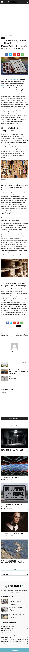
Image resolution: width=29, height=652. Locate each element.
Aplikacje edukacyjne (6, 632)
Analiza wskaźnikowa (6, 637)
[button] (27, 2)
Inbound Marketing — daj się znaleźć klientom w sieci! (17, 615)
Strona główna (4, 35)
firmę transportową (14, 79)
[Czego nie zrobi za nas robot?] (14, 522)
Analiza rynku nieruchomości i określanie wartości (13, 641)
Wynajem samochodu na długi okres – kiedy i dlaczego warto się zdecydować (18, 371)
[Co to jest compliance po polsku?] (14, 493)
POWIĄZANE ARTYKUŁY (6, 359)
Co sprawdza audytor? (10, 477)
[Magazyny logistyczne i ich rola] (4, 364)
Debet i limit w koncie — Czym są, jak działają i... (18, 608)
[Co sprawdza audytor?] (14, 465)
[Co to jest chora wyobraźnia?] (14, 438)
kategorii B (3, 85)
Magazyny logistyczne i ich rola (17, 363)
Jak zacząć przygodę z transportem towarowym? (21, 334)
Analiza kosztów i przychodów (8, 643)
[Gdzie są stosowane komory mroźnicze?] (4, 378)
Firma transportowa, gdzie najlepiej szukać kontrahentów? (7, 335)
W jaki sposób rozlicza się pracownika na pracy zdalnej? (13, 562)
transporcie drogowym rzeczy (8, 149)
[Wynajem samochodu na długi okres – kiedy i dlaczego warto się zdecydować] (4, 371)
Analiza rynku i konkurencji (7, 628)
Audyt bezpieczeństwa (6, 630)
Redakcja (5, 51)
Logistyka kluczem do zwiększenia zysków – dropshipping (15, 601)
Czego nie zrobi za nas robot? (13, 534)
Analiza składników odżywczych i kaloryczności (12, 635)
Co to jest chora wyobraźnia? (13, 450)
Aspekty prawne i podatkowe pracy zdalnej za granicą (13, 639)
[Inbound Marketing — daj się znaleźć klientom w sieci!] (4, 616)
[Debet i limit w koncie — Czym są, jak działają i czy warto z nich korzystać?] (4, 609)
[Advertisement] (14, 19)
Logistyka (2, 37)
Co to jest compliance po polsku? (11, 505)
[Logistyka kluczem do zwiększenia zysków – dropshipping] (4, 601)
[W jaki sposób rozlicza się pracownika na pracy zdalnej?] (14, 549)
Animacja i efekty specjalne (7, 626)
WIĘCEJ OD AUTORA (18, 359)
